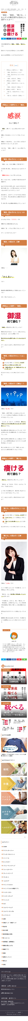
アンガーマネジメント (9, 854)
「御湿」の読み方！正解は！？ (14, 87)
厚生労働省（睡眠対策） (7, 1001)
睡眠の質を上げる (8, 945)
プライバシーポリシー (11, 1012)
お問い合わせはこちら (7, 993)
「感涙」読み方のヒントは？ (14, 72)
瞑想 (4, 953)
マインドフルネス (8, 884)
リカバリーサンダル (8, 911)
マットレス (6, 900)
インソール (6, 858)
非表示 (16, 65)
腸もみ (5, 960)
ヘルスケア (6, 881)
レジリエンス (6, 915)
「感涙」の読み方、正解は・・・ (15, 78)
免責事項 (19, 1012)
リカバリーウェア (8, 907)
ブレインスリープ (8, 873)
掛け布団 (5, 930)
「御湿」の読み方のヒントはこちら (15, 84)
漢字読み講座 (4, 12)
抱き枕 (5, 926)
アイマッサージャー (8, 850)
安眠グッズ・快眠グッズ (9, 922)
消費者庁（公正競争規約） (8, 1004)
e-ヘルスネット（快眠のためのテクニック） (13, 1003)
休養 (4, 919)
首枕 (4, 964)
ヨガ (4, 903)
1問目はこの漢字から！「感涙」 (15, 70)
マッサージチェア (8, 896)
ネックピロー (6, 862)
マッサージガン (7, 892)
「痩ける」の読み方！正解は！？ (15, 95)
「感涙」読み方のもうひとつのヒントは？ (15, 75)
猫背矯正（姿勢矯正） (9, 941)
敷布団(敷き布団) (7, 934)
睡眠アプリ (6, 949)
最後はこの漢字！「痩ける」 (14, 89)
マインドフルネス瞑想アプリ (11, 888)
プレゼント (6, 877)
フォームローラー (8, 869)
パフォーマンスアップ (9, 865)
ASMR (5, 846)
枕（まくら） (6, 938)
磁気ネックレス (7, 957)
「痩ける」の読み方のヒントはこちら (15, 92)
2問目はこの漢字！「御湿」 (13, 81)
